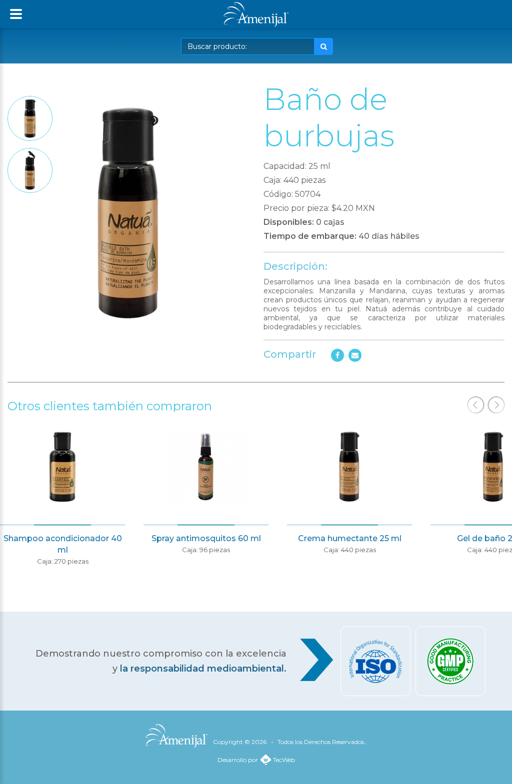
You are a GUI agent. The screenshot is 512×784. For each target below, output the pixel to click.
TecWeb (284, 760)
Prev (476, 404)
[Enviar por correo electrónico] (355, 355)
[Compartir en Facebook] (337, 355)
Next (496, 404)
